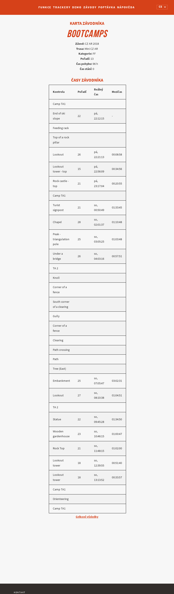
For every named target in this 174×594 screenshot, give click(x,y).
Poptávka (106, 7)
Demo (77, 7)
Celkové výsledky (87, 517)
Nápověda (126, 7)
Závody (89, 7)
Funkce (44, 7)
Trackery (61, 7)
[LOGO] (19, 5)
